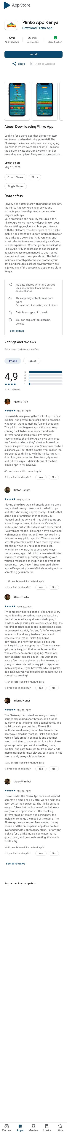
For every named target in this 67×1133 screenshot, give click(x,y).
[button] (17, 101)
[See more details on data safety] (17, 330)
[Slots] (35, 177)
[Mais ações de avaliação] (58, 401)
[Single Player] (15, 186)
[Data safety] (60, 195)
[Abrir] (6, 874)
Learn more (22, 288)
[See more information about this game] (60, 126)
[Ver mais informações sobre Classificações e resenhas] (60, 342)
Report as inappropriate (20, 883)
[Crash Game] (15, 177)
